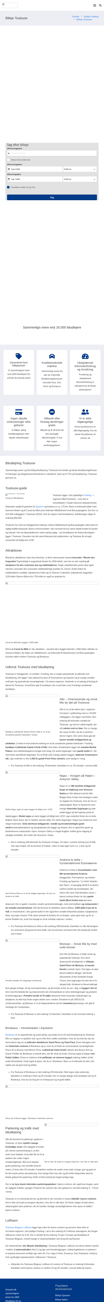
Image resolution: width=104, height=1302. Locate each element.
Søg (52, 197)
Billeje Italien (61, 1299)
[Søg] (100, 5)
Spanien (39, 506)
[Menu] (95, 5)
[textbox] (52, 153)
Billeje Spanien (62, 1295)
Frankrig (87, 495)
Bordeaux (10, 1035)
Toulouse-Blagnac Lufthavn (18, 1227)
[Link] (10, 5)
